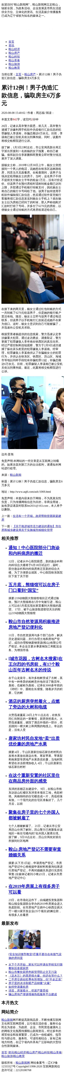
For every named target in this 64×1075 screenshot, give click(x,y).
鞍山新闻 (15, 474)
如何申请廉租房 (18, 986)
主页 (18, 74)
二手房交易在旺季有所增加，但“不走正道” (35, 979)
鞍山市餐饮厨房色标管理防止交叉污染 (33, 971)
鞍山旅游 (14, 64)
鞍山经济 (14, 49)
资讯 (11, 45)
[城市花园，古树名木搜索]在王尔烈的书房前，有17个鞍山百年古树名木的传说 (36, 664)
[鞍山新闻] (29, 35)
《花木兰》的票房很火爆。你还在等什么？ (36, 975)
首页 (11, 41)
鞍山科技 (14, 56)
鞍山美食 (14, 60)
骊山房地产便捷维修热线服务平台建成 (33, 994)
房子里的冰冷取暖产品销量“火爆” (30, 983)
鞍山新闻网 (23, 1062)
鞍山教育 (14, 67)
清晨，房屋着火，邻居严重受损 (28, 990)
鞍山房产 (14, 52)
